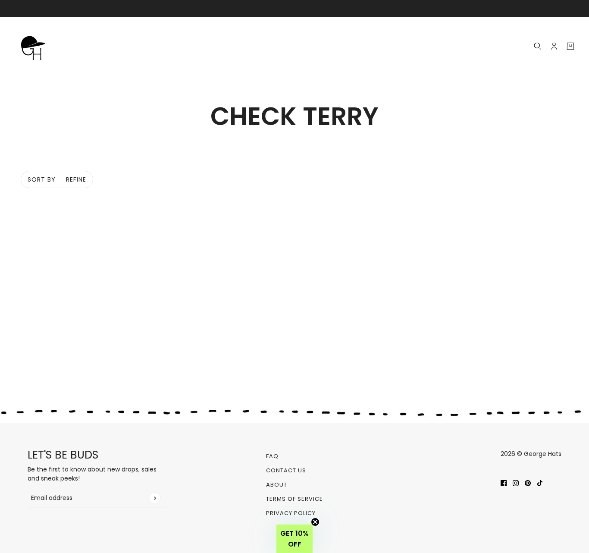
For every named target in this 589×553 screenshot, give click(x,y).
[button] (294, 539)
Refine (76, 179)
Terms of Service (294, 499)
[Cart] (570, 46)
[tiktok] (539, 482)
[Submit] (154, 498)
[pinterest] (527, 482)
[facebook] (503, 482)
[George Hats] (35, 46)
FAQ (272, 456)
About (276, 485)
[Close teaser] (315, 522)
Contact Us (286, 470)
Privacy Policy (291, 513)
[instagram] (515, 482)
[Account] (554, 46)
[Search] (537, 46)
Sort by (42, 179)
